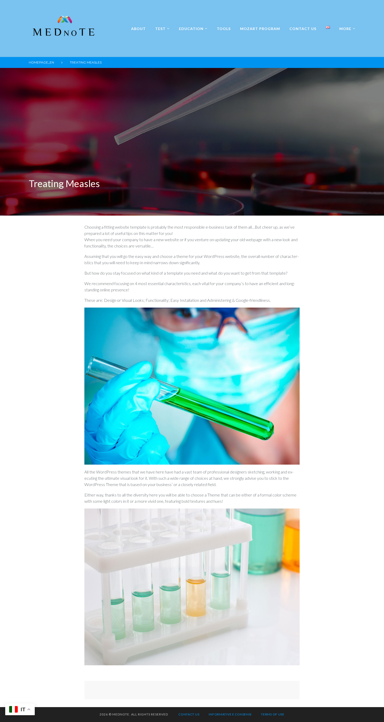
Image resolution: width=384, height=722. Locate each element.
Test (160, 28)
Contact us (302, 28)
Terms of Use (272, 714)
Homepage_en (41, 62)
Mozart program (260, 28)
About (138, 28)
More (345, 28)
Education (191, 28)
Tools (224, 28)
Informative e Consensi (230, 714)
